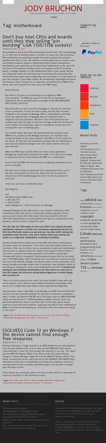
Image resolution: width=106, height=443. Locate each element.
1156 (15, 315)
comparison (85, 210)
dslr (81, 223)
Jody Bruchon (53, 8)
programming (87, 247)
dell (100, 220)
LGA (52, 315)
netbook (97, 234)
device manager (37, 380)
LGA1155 (58, 315)
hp (98, 223)
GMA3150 (48, 380)
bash (90, 204)
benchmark (97, 204)
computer (94, 210)
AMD (20, 315)
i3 (39, 315)
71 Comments (46, 383)
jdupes (91, 229)
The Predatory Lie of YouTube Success (20, 411)
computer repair (87, 213)
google (93, 223)
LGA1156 (65, 315)
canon (100, 207)
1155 (10, 315)
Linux (85, 233)
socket (32, 318)
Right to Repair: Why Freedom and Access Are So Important (91, 169)
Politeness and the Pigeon (15, 408)
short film (91, 250)
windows (97, 267)
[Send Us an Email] (5, 2)
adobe (82, 200)
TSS (83, 267)
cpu (36, 315)
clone (21, 380)
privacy (94, 244)
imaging (56, 380)
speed (91, 253)
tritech (83, 260)
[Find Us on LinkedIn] (11, 2)
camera (94, 207)
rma (27, 318)
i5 (42, 315)
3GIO (11, 380)
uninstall (35, 383)
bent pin (26, 315)
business (85, 206)
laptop (97, 229)
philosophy (85, 244)
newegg (17, 318)
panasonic (84, 238)
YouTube (83, 271)
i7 (44, 315)
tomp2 (100, 256)
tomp (95, 256)
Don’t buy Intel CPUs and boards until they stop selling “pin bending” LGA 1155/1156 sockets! (37, 41)
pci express (18, 383)
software (84, 253)
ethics (86, 223)
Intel (48, 315)
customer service (89, 220)
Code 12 (27, 380)
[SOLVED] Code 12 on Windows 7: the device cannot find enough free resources (38, 334)
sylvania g (86, 255)
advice (91, 200)
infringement (86, 226)
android (84, 204)
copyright (87, 216)
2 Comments (42, 318)
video (89, 268)
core (32, 315)
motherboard (8, 318)
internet (84, 229)
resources (27, 383)
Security (84, 250)
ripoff (98, 247)
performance (88, 240)
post (23, 318)
